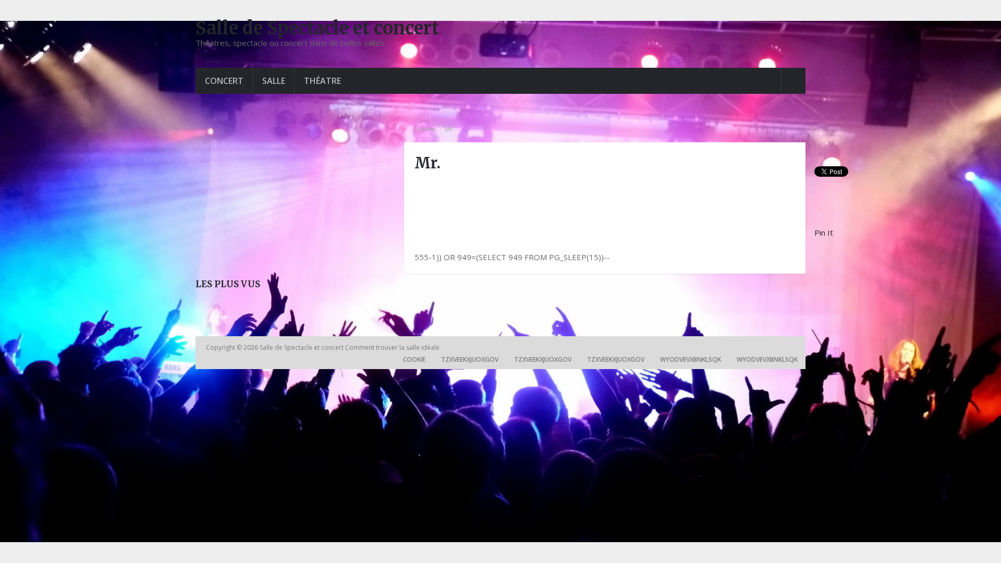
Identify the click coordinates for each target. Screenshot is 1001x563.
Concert (224, 81)
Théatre (322, 81)
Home (426, 128)
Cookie (414, 359)
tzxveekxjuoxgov (469, 359)
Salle (273, 81)
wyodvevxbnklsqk (690, 359)
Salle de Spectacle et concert (317, 28)
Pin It (823, 232)
